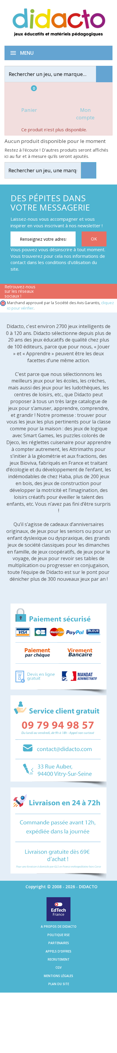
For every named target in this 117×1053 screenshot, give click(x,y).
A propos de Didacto (58, 926)
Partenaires (58, 943)
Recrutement (59, 959)
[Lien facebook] (46, 292)
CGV (59, 967)
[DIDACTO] (58, 22)
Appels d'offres (58, 951)
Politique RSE (58, 935)
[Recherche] (104, 74)
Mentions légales (58, 976)
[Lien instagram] (84, 292)
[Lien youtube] (65, 292)
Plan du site (58, 984)
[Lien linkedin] (103, 292)
